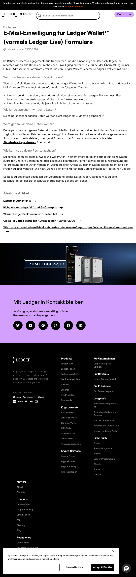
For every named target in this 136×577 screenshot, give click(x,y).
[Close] (113, 551)
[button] (126, 568)
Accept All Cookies (102, 567)
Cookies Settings (74, 567)
